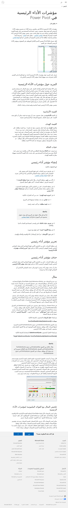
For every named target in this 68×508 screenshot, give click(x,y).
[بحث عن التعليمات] (61, 2)
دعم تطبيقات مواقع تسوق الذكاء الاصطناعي (35, 476)
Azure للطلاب (19, 463)
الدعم (65, 6)
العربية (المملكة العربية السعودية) (56, 496)
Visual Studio (41, 491)
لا (18, 434)
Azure (64, 476)
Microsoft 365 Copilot (61, 488)
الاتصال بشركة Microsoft (51, 504)
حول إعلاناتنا (16, 504)
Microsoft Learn (40, 474)
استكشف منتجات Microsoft (60, 457)
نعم (29, 434)
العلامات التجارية (25, 504)
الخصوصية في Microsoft (17, 476)
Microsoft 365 (63, 454)
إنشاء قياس (16, 37)
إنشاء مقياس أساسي (41, 175)
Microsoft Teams (62, 491)
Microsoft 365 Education (17, 451)
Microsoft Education (17, 443)
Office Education (18, 454)
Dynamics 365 (63, 479)
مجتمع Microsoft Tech (39, 479)
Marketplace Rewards (39, 488)
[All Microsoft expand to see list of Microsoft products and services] (66, 2)
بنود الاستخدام (34, 504)
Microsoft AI (63, 471)
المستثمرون (19, 479)
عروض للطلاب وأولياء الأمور (16, 460)
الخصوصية (41, 504)
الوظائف (20, 471)
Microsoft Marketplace (39, 482)
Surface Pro (63, 443)
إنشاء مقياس (25, 217)
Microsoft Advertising (61, 485)
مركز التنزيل (41, 446)
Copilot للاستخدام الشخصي (60, 451)
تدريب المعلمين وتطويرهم (16, 457)
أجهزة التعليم (19, 446)
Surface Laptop (63, 446)
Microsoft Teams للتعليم (17, 448)
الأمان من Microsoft (62, 474)
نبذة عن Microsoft (18, 474)
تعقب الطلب (41, 448)
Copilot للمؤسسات (62, 448)
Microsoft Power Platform (38, 485)
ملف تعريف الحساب (40, 443)
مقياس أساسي (38, 35)
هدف (24, 35)
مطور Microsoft (40, 471)
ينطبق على (53, 23)
